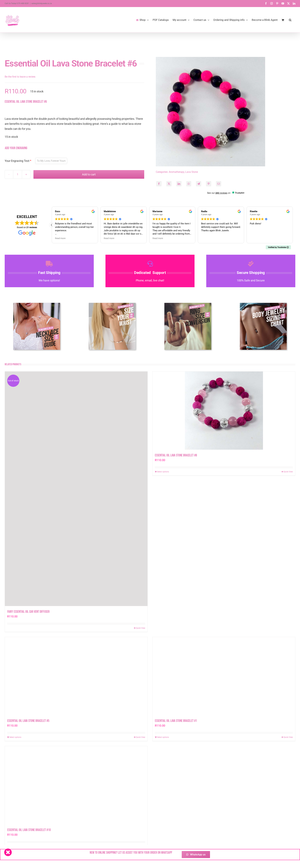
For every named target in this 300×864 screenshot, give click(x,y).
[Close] (8, 852)
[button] (290, 19)
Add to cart (89, 174)
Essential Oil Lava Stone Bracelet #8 (176, 612)
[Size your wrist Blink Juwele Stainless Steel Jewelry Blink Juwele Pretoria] (112, 304)
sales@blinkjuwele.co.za (41, 3)
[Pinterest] (208, 183)
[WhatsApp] (188, 183)
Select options (163, 628)
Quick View (140, 628)
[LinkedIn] (178, 183)
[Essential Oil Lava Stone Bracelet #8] (223, 488)
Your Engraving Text (17, 160)
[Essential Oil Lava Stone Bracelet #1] (223, 676)
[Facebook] (158, 183)
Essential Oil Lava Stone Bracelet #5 (28, 721)
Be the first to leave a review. (20, 76)
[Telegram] (198, 183)
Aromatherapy (176, 171)
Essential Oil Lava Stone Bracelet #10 (29, 830)
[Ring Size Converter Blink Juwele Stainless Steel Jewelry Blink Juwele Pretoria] (187, 304)
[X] (168, 183)
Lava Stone (191, 171)
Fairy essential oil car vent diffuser (28, 612)
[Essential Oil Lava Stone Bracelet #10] (76, 785)
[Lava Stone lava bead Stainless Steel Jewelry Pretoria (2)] (210, 111)
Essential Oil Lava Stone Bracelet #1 (176, 721)
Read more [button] (109, 238)
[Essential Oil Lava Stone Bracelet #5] (76, 676)
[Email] (218, 183)
